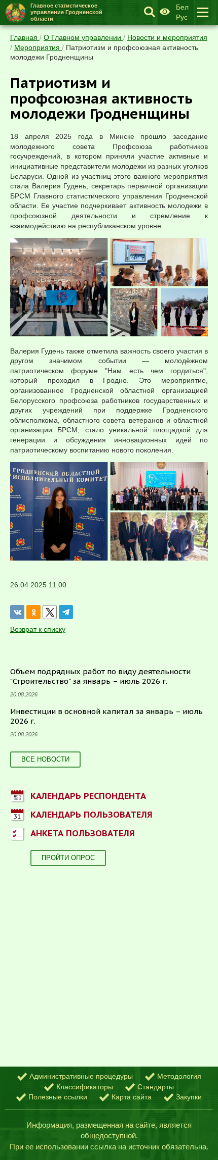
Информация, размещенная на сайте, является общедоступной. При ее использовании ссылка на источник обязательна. (109, 1136)
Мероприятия (38, 47)
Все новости (45, 759)
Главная (25, 37)
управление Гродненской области (66, 12)
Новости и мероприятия (167, 37)
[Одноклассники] (33, 612)
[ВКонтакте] (17, 612)
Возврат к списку (37, 629)
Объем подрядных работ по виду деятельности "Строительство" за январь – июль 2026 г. (100, 676)
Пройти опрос (68, 858)
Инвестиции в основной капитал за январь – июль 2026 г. (106, 716)
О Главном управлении (83, 37)
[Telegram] (66, 612)
